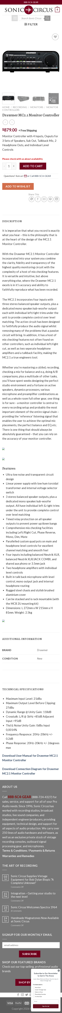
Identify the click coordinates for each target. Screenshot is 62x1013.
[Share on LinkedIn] (56, 199)
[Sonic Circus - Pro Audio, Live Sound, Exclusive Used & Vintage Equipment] (29, 10)
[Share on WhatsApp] (31, 199)
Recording (20, 107)
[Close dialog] (59, 970)
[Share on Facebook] (38, 199)
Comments (16, 911)
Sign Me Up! (45, 1006)
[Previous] (7, 61)
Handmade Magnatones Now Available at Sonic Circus (35, 919)
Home (6, 107)
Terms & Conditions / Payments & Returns (28, 850)
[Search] (47, 18)
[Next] (54, 61)
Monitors (36, 107)
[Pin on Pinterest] (50, 199)
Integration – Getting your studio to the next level (33, 895)
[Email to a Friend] (44, 199)
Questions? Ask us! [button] (13, 175)
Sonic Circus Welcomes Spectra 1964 (34, 907)
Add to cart (33, 166)
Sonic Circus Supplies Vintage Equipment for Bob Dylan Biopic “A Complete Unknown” (32, 879)
